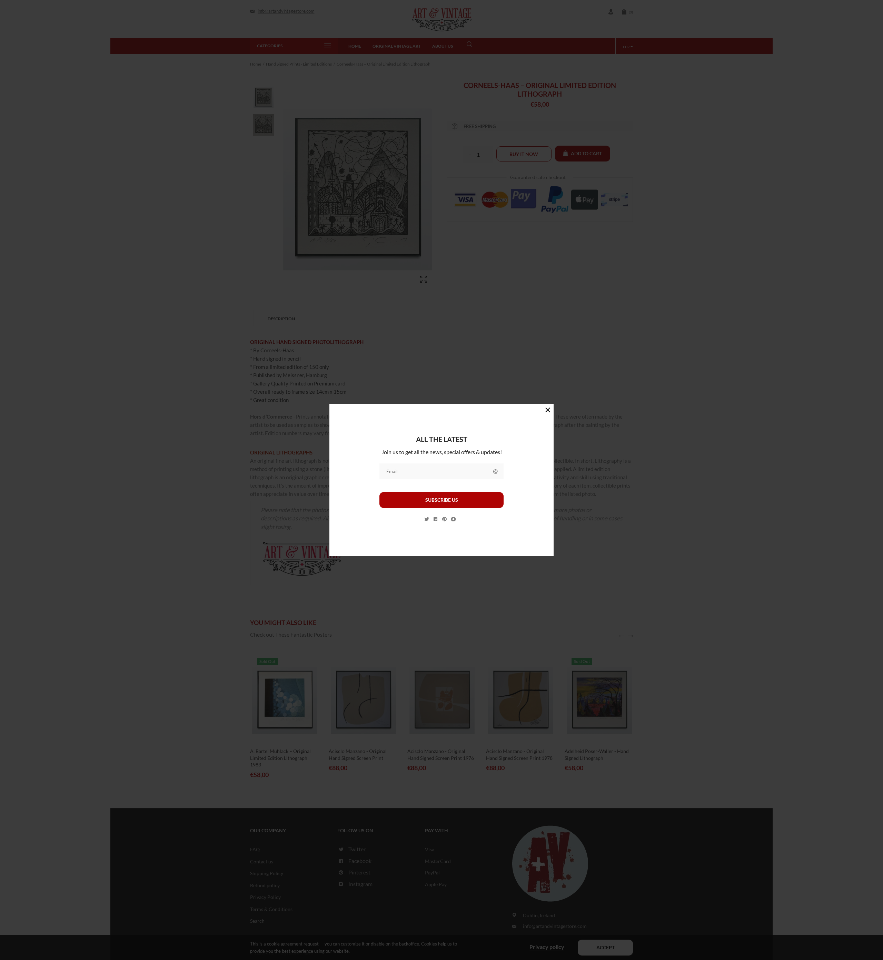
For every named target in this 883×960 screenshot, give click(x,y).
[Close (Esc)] (548, 410)
